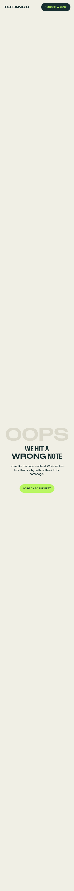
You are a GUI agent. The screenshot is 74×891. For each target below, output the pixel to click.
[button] (55, 7)
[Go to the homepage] (16, 7)
